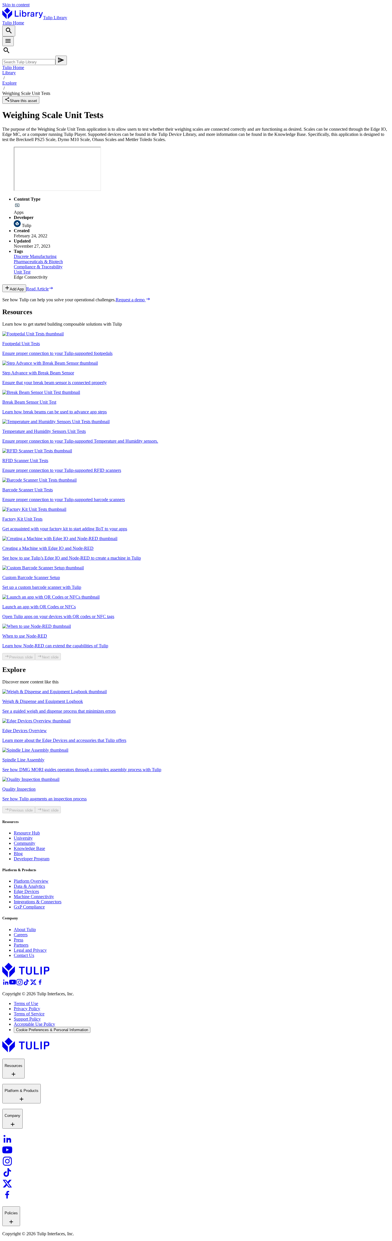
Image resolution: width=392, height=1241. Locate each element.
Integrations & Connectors (37, 901)
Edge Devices (26, 891)
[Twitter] (33, 984)
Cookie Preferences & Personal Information (52, 1030)
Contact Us (24, 955)
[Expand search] (8, 31)
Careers (21, 934)
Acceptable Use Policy (34, 1024)
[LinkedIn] (5, 984)
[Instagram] (19, 984)
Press (18, 939)
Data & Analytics (29, 886)
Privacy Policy (27, 1008)
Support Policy (27, 1019)
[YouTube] (12, 984)
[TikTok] (26, 984)
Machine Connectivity (34, 896)
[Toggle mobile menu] (8, 41)
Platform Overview (31, 881)
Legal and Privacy (30, 950)
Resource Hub (27, 832)
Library (9, 72)
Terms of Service (29, 1013)
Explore (9, 83)
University (23, 838)
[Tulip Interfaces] (25, 976)
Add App (17, 289)
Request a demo (131, 299)
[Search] (61, 60)
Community (24, 843)
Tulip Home (13, 22)
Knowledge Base (29, 848)
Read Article (37, 288)
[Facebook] (40, 984)
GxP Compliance (29, 906)
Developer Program (31, 858)
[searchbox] (28, 62)
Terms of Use (26, 1003)
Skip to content (16, 4)
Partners (21, 945)
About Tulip (25, 929)
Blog (18, 853)
